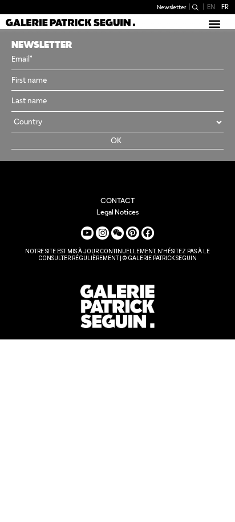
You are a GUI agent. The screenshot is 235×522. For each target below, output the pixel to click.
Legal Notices (117, 212)
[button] (214, 23)
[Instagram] (102, 232)
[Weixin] (117, 232)
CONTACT (117, 200)
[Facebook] (147, 232)
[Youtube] (87, 232)
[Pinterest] (132, 232)
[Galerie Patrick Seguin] (70, 22)
